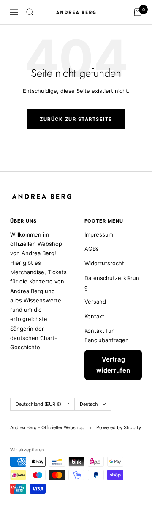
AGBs (91, 248)
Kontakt (94, 316)
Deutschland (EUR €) (38, 404)
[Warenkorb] (137, 12)
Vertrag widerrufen (113, 364)
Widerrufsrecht (104, 263)
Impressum (98, 234)
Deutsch (89, 404)
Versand (95, 301)
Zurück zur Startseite (76, 119)
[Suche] (30, 12)
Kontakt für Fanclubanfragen (106, 335)
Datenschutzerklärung (111, 283)
